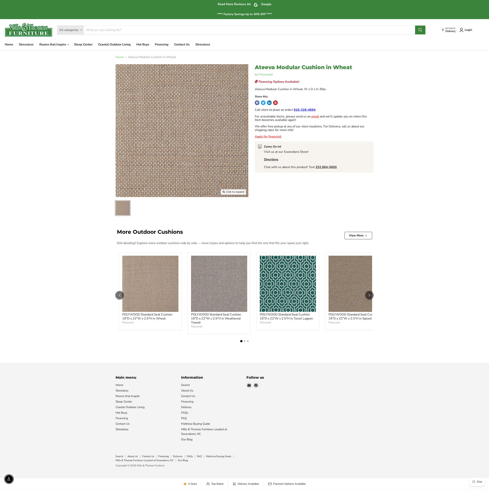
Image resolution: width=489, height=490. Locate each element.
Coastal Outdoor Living (114, 44)
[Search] (420, 30)
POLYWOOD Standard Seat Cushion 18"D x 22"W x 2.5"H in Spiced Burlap (355, 316)
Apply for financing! (268, 136)
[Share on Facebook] (257, 102)
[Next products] (369, 295)
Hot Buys (142, 44)
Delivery (186, 407)
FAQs (184, 413)
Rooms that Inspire (53, 44)
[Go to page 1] (241, 341)
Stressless (26, 44)
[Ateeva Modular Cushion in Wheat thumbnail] (122, 208)
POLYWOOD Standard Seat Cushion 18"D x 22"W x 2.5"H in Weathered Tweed (216, 318)
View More (356, 235)
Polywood (266, 74)
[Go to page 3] (248, 341)
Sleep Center (83, 44)
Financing (161, 44)
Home (9, 44)
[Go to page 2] (244, 341)
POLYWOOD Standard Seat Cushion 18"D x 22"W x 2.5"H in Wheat (147, 316)
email (315, 116)
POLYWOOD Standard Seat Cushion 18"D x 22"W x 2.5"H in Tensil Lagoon (286, 316)
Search (185, 385)
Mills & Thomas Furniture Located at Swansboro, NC (145, 460)
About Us (187, 390)
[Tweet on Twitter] (263, 102)
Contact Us (182, 44)
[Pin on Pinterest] (275, 102)
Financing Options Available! (278, 82)
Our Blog (187, 439)
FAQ (184, 418)
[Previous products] (119, 295)
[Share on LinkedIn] (269, 102)
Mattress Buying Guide (195, 424)
